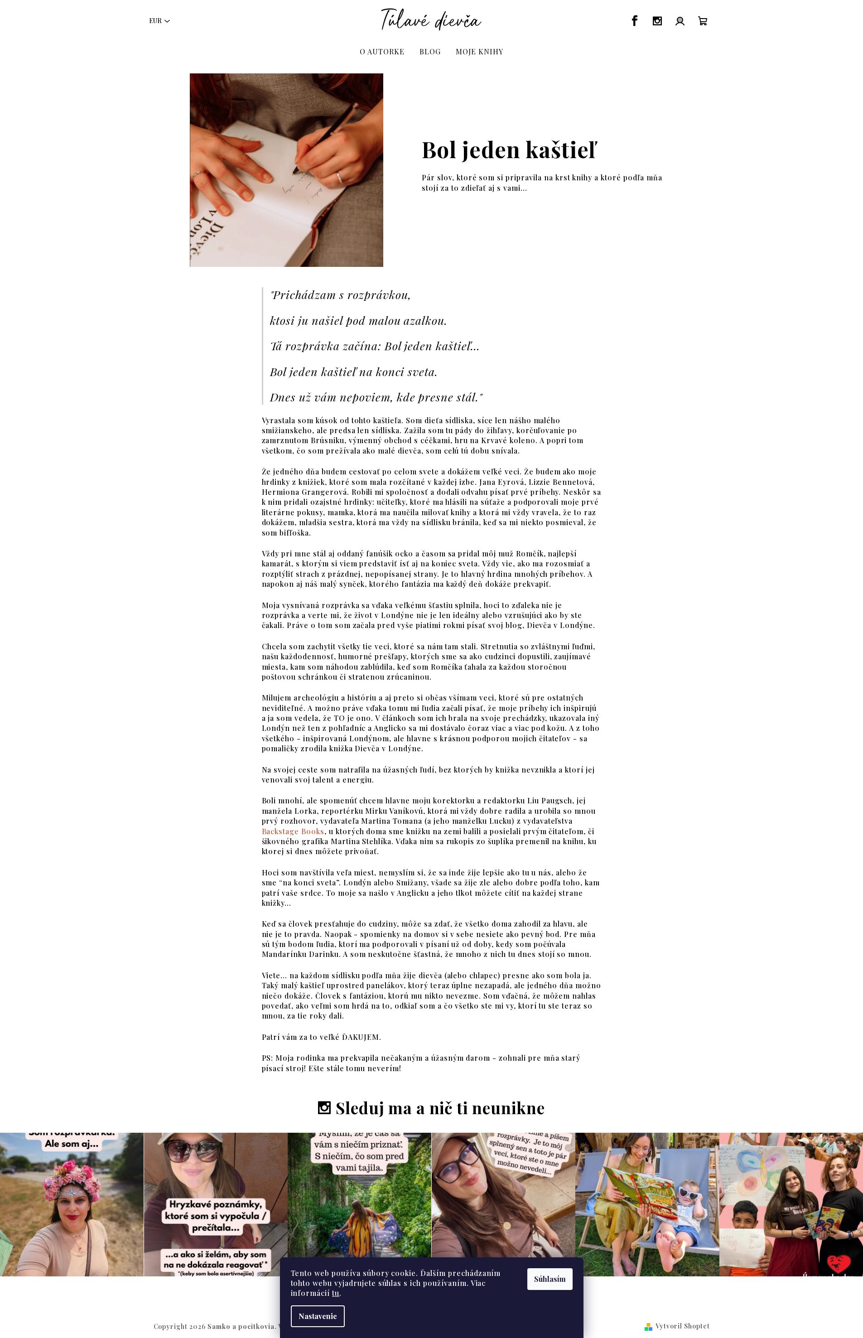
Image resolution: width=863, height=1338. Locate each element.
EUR (155, 20)
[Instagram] (657, 20)
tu (335, 1293)
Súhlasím (550, 1279)
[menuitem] (382, 51)
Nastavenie (318, 1316)
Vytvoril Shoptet (682, 1326)
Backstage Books (293, 831)
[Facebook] (634, 20)
